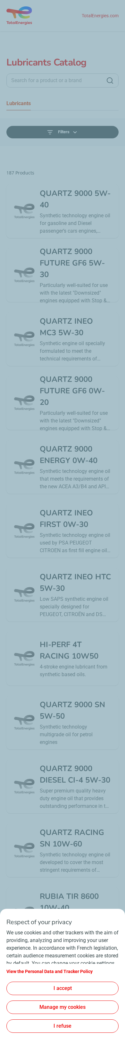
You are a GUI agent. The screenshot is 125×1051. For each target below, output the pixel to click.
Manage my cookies (62, 1007)
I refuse (62, 1026)
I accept (63, 988)
